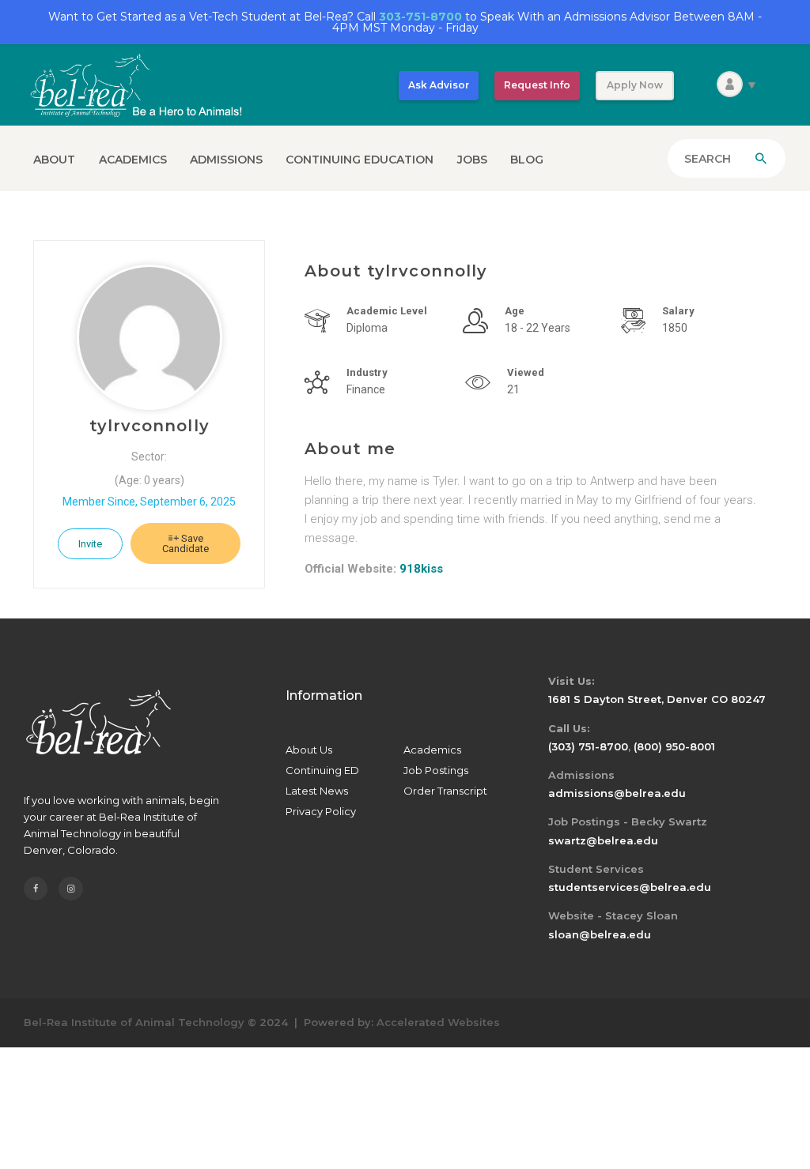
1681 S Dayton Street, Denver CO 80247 (657, 699)
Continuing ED (322, 770)
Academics (432, 749)
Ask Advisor (438, 85)
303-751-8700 (420, 16)
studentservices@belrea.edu (629, 887)
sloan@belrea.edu (599, 934)
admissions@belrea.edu (617, 793)
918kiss (421, 569)
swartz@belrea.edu (603, 840)
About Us (309, 749)
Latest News (317, 790)
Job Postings (435, 770)
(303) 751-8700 (588, 746)
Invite (90, 544)
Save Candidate (185, 543)
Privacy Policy (321, 811)
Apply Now (635, 85)
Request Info (537, 85)
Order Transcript (445, 790)
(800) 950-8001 (674, 746)
